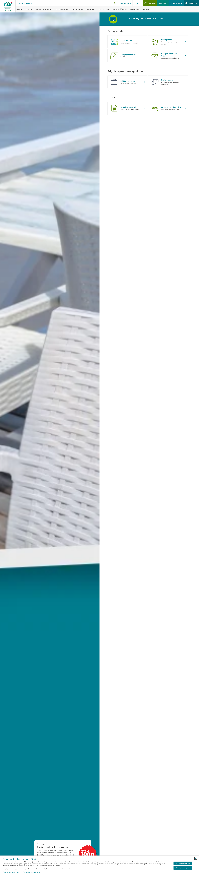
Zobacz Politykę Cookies (31, 872)
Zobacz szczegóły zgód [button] (11, 872)
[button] (196, 858)
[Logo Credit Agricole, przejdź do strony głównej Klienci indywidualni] (8, 6)
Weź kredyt (163, 3)
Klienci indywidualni (25, 3)
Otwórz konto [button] (176, 3)
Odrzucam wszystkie (183, 868)
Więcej (137, 3)
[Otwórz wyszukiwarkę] (115, 3)
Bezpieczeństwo (125, 3)
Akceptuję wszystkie (183, 863)
